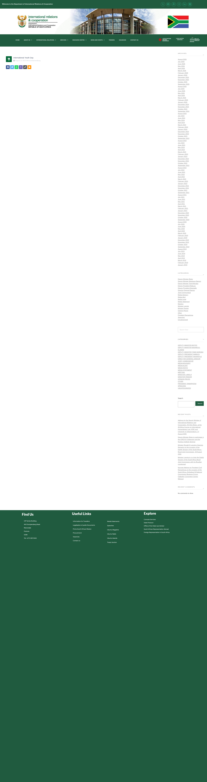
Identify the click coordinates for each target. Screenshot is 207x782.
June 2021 (181, 199)
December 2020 (183, 213)
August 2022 (182, 168)
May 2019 (181, 256)
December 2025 (183, 77)
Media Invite (182, 299)
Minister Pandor (183, 308)
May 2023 (181, 147)
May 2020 (181, 229)
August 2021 (182, 195)
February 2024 (183, 127)
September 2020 (183, 220)
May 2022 (181, 174)
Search (180, 398)
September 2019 (183, 247)
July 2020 (181, 224)
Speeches (181, 317)
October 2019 (182, 244)
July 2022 (181, 170)
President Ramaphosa (185, 315)
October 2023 (182, 136)
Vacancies (122, 40)
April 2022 (181, 177)
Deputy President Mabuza (187, 286)
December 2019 (183, 240)
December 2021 (183, 186)
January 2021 (182, 211)
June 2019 (181, 253)
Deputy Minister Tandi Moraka (188, 283)
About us (27, 40)
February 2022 (183, 181)
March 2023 (182, 152)
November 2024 (183, 107)
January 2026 (182, 75)
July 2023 (181, 143)
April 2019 (181, 258)
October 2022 (182, 163)
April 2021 (181, 204)
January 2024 (182, 129)
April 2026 (181, 68)
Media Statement (184, 301)
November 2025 (183, 80)
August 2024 (182, 113)
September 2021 (183, 192)
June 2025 (181, 91)
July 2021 (181, 197)
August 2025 (182, 86)
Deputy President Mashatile (187, 288)
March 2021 (182, 206)
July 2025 (181, 89)
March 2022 (182, 179)
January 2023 (182, 156)
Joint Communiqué (184, 292)
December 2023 (183, 131)
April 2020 (181, 231)
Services (63, 40)
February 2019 (183, 262)
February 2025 (183, 100)
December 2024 (183, 104)
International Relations (45, 40)
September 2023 (183, 138)
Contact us (134, 40)
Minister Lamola (183, 306)
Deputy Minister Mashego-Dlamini (189, 281)
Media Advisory (183, 295)
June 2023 (181, 145)
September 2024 (183, 111)
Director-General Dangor (186, 290)
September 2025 (183, 84)
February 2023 (183, 154)
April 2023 (181, 150)
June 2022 (181, 172)
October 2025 (182, 82)
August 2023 (182, 141)
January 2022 (182, 183)
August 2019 (182, 249)
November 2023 (183, 134)
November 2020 (183, 215)
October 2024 (182, 109)
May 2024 (181, 120)
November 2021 (183, 188)
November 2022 (183, 161)
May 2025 (181, 93)
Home (18, 40)
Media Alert (182, 297)
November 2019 (183, 242)
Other (180, 313)
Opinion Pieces (183, 311)
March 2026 (182, 71)
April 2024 (181, 122)
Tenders (112, 40)
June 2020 (181, 226)
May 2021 (181, 201)
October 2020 (182, 217)
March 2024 (182, 125)
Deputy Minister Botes (185, 279)
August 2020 (182, 222)
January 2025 (182, 102)
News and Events (97, 40)
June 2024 (181, 118)
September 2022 (183, 165)
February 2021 (183, 208)
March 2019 (182, 260)
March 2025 (182, 98)
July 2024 (181, 116)
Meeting (180, 304)
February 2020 (183, 235)
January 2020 (182, 238)
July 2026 (181, 61)
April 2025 (181, 95)
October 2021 (182, 190)
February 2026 (183, 73)
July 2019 (181, 251)
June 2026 (181, 64)
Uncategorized (183, 320)
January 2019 (182, 265)
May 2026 (181, 66)
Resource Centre (78, 40)
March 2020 (182, 233)
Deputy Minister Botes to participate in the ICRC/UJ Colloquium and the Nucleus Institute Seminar (191, 439)
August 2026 (182, 59)
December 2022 (183, 159)
